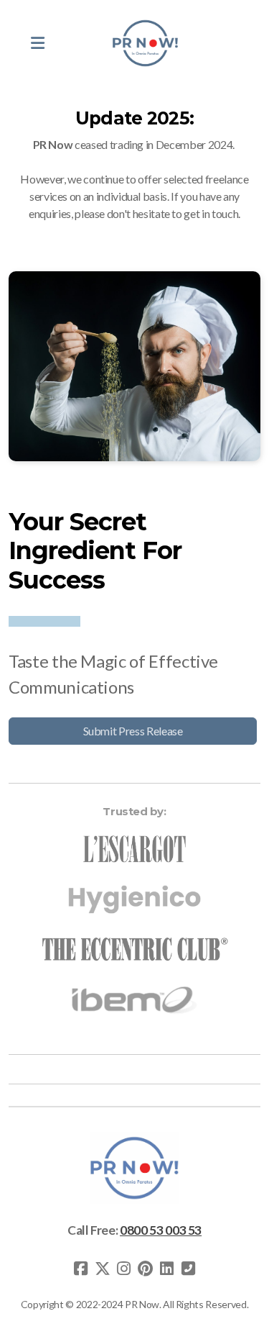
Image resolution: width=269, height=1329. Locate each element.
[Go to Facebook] (81, 1268)
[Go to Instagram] (124, 1268)
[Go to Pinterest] (145, 1268)
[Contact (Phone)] (188, 1268)
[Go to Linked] (167, 1268)
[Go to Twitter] (102, 1268)
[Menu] (37, 43)
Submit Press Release (133, 731)
